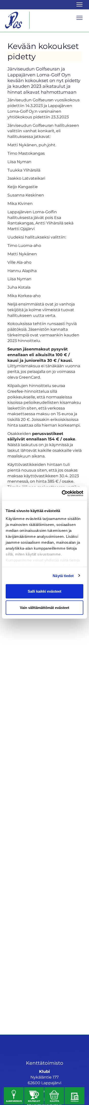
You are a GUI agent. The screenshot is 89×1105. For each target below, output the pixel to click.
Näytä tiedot (63, 575)
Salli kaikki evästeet (44, 591)
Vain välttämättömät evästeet (44, 607)
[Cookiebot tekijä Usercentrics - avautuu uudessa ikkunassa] (62, 493)
